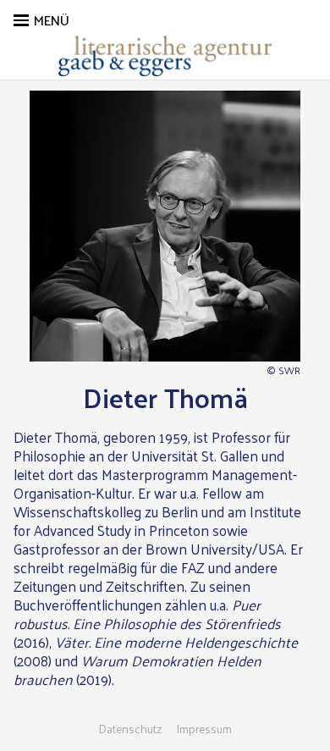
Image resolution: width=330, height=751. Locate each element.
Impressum (204, 729)
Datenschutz (130, 729)
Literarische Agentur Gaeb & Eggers (165, 56)
